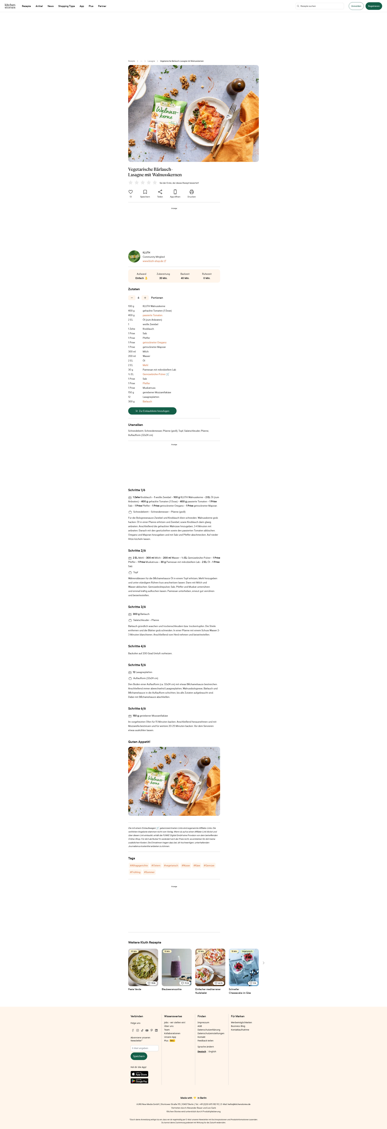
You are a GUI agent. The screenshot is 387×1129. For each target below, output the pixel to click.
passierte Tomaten (152, 315)
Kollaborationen (172, 1033)
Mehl (145, 365)
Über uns (169, 1026)
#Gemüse (209, 865)
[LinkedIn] (156, 1030)
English (212, 1051)
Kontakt (201, 1036)
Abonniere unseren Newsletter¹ (140, 1039)
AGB (200, 1026)
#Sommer (149, 872)
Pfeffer (146, 383)
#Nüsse (186, 865)
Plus (169, 1040)
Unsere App (170, 1036)
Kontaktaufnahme (240, 1029)
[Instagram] (137, 1030)
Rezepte (131, 61)
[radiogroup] (143, 183)
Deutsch (202, 1051)
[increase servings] (145, 297)
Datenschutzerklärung (209, 1029)
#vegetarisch (171, 865)
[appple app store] (145, 1074)
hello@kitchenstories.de (239, 1104)
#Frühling (135, 872)
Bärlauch (147, 401)
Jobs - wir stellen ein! (174, 1022)
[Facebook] (133, 1030)
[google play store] (145, 1081)
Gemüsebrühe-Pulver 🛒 (156, 374)
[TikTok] (142, 1030)
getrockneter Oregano (154, 342)
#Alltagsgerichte (139, 865)
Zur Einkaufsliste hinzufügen (154, 411)
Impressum (203, 1022)
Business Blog (238, 1026)
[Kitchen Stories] (10, 6)
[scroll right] (263, 963)
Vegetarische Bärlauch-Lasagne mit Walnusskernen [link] (182, 61)
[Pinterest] (152, 1030)
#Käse (197, 865)
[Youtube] (147, 1030)
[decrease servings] (131, 297)
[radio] (130, 182)
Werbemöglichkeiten (241, 1022)
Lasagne (151, 61)
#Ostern (155, 865)
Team (167, 1029)
